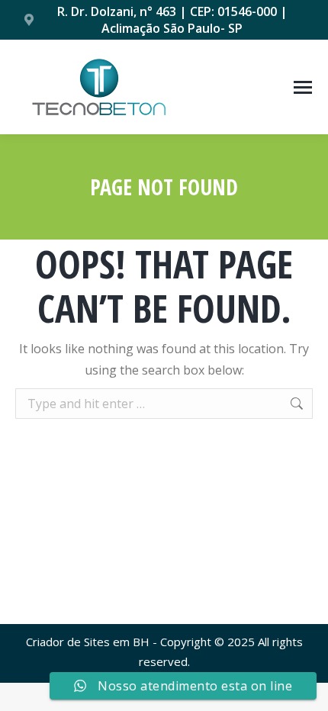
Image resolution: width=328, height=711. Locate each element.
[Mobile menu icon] (303, 87)
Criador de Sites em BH (88, 641)
